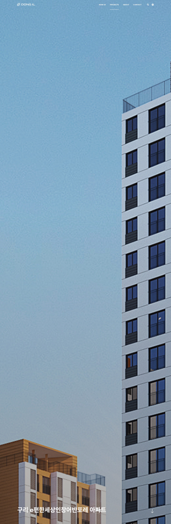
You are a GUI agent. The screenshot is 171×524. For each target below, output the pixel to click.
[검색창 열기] (148, 5)
